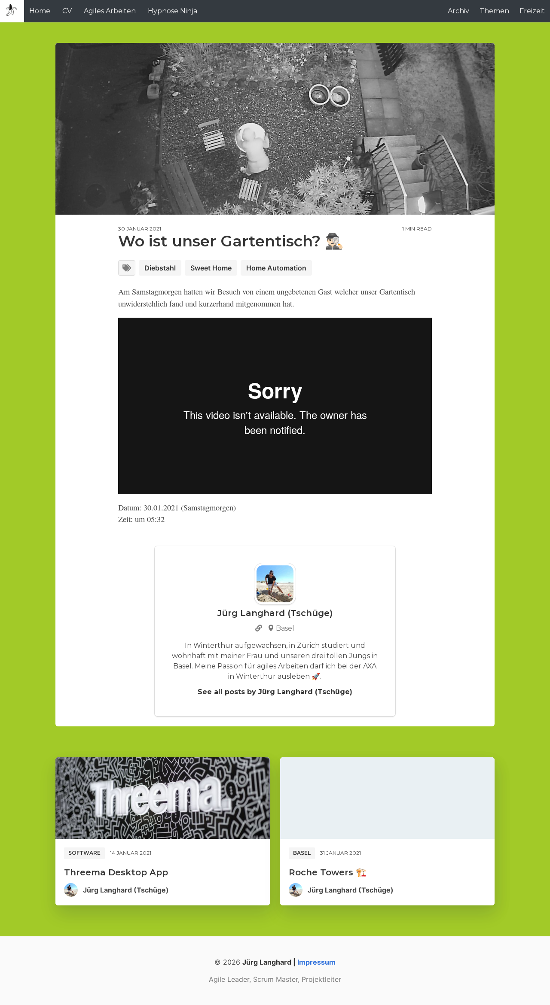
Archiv (458, 11)
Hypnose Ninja (172, 11)
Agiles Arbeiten (110, 11)
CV (67, 11)
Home (39, 11)
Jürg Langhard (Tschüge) (126, 890)
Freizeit (532, 11)
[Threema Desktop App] (162, 798)
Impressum (316, 962)
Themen (494, 11)
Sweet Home (211, 268)
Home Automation (276, 268)
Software (84, 853)
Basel (302, 853)
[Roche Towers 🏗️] (387, 798)
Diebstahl (160, 268)
